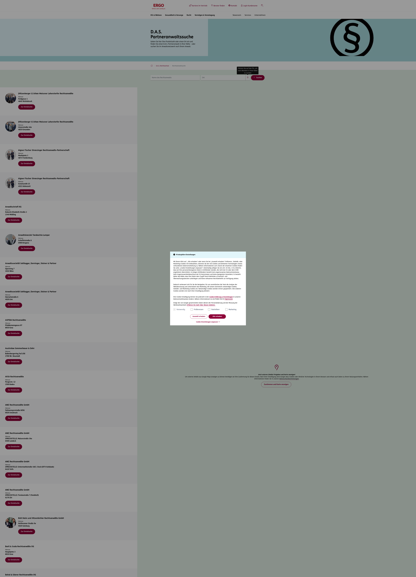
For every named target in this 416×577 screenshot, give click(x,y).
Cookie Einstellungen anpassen (207, 322)
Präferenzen (198, 310)
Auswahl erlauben (199, 316)
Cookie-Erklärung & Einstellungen (221, 297)
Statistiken (215, 310)
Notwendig (181, 310)
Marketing (232, 310)
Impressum (229, 299)
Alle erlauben (217, 316)
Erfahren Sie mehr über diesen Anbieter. (201, 305)
